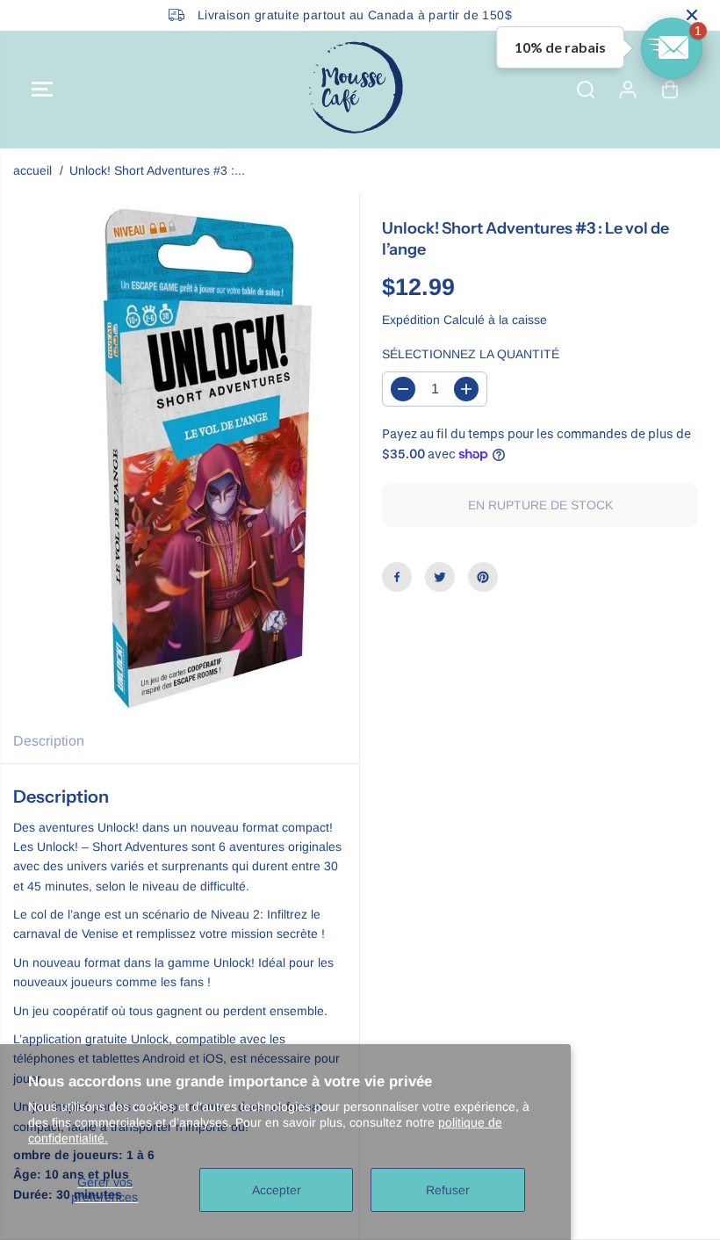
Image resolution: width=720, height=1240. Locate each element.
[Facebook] (397, 577)
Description (48, 740)
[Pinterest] (483, 577)
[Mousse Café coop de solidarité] (355, 89)
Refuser (448, 1190)
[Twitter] (440, 577)
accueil (32, 170)
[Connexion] (627, 89)
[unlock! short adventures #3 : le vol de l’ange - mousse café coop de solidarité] (206, 455)
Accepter (276, 1190)
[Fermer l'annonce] (692, 15)
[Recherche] (585, 89)
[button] (42, 89)
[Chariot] (670, 89)
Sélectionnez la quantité (470, 354)
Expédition (411, 320)
